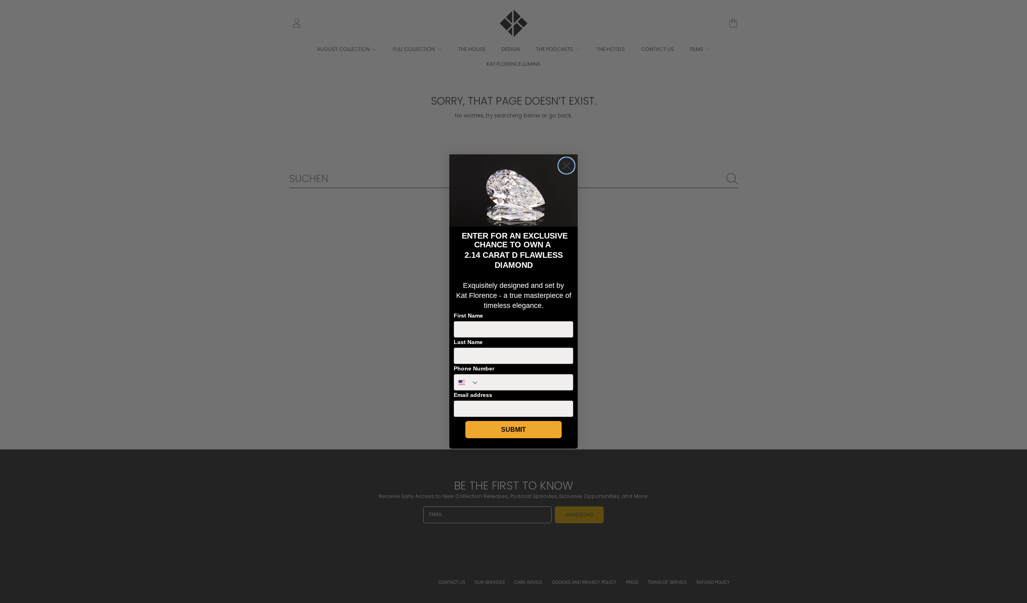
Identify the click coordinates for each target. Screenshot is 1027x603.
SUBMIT (513, 429)
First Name (468, 315)
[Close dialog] (566, 166)
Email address (473, 395)
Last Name (468, 342)
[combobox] (466, 382)
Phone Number (474, 368)
